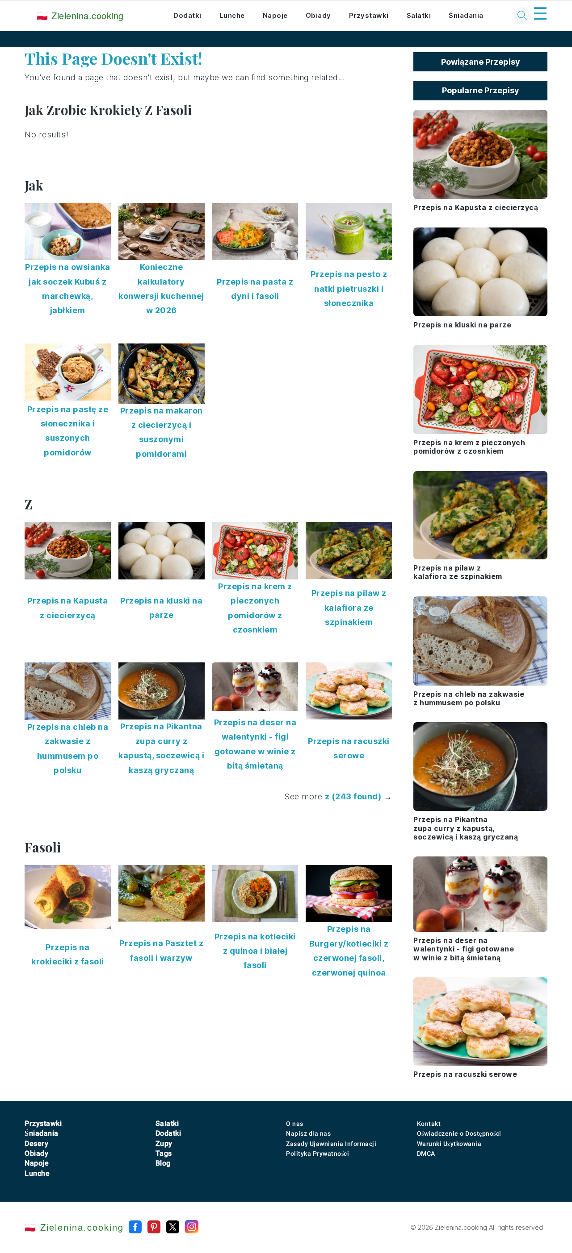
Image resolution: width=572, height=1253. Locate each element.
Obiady (318, 15)
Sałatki (419, 15)
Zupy (164, 1143)
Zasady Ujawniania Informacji (331, 1143)
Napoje (275, 15)
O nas (294, 1123)
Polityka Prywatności (317, 1153)
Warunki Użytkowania (449, 1143)
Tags (164, 1153)
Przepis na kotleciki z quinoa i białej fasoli (255, 951)
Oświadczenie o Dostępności (459, 1133)
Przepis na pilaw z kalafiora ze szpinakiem (349, 607)
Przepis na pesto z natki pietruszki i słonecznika (349, 288)
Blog (163, 1163)
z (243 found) (353, 796)
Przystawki (369, 15)
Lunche (232, 15)
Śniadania (466, 15)
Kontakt (429, 1123)
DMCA (426, 1153)
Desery (36, 1143)
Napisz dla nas (308, 1133)
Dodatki (187, 15)
